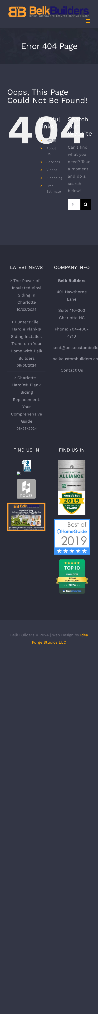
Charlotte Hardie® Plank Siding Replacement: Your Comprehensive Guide (26, 399)
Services (53, 162)
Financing (54, 178)
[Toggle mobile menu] (88, 21)
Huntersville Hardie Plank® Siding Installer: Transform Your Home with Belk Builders (26, 340)
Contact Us (72, 370)
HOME (51, 140)
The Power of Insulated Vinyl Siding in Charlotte (26, 291)
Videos (51, 170)
